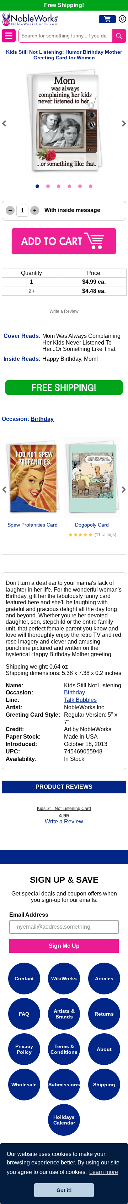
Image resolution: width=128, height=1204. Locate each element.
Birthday (42, 419)
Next (121, 123)
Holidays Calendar (64, 1120)
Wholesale (24, 1084)
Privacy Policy (24, 1049)
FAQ (24, 1014)
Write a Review (64, 311)
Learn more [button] (103, 1172)
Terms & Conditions (64, 1049)
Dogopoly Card (92, 525)
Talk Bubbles (80, 700)
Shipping (104, 1084)
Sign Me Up (64, 946)
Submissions (64, 1084)
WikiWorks (64, 978)
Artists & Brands (64, 1014)
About (104, 1049)
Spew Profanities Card (32, 525)
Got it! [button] (64, 1190)
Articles (104, 978)
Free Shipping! (64, 5)
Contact (24, 978)
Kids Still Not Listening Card (64, 808)
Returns (104, 1014)
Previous (7, 123)
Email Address (28, 915)
